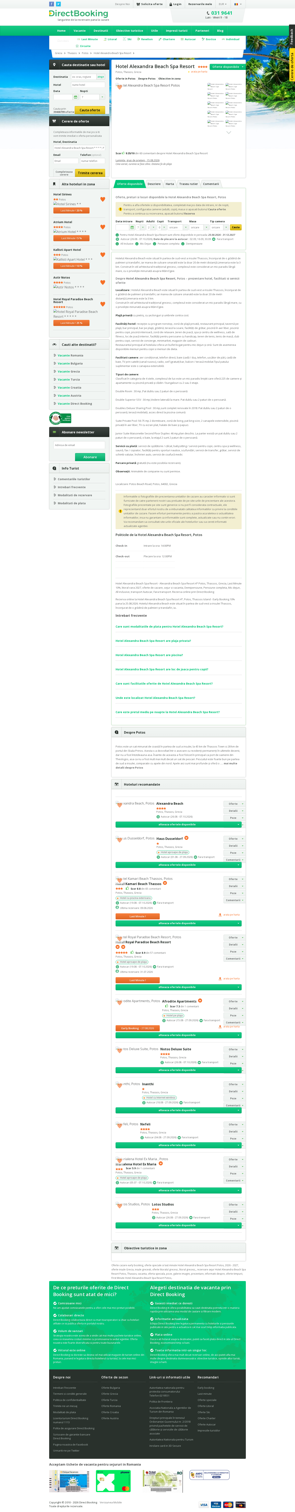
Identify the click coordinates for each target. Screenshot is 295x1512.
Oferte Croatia (110, 1412)
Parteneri (202, 31)
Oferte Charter (207, 1418)
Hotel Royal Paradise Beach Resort (73, 300)
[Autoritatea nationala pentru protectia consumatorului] (209, 1478)
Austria (69, 395)
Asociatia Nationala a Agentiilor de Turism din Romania (170, 1410)
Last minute (205, 1394)
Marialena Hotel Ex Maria (136, 1164)
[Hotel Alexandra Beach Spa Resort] (216, 86)
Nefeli (145, 1124)
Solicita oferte (152, 4)
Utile (154, 31)
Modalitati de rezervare (75, 495)
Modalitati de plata (72, 503)
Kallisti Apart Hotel (67, 250)
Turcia (69, 379)
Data (56, 91)
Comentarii (211, 184)
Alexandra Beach (169, 803)
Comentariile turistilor (74, 479)
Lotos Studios (163, 1204)
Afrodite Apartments (179, 1001)
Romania (70, 355)
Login (177, 4)
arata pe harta (199, 71)
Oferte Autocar (207, 1424)
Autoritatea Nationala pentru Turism (171, 1439)
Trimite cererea (90, 173)
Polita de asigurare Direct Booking (73, 1428)
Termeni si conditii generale (70, 1394)
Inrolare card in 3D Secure (165, 1446)
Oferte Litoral (206, 1406)
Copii (160, 221)
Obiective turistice (129, 31)
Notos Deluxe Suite (175, 1049)
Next (228, 132)
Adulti (150, 221)
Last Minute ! (71, 210)
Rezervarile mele (200, 4)
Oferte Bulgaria (110, 1387)
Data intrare (124, 221)
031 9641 (222, 12)
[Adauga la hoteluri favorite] (120, 87)
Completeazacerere (64, 173)
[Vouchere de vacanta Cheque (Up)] (69, 1491)
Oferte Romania (111, 1406)
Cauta (236, 227)
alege (101, 76)
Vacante (80, 31)
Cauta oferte (90, 110)
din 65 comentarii (146, 888)
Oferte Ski (204, 1412)
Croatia (69, 387)
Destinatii (101, 31)
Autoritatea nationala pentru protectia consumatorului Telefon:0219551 (167, 1391)
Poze (233, 818)
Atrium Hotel (62, 222)
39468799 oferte (63, 112)
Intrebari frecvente (72, 487)
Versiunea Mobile (111, 1502)
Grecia (69, 371)
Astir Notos (61, 277)
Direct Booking (78, 14)
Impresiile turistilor (209, 1430)
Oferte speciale (207, 1400)
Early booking (206, 1387)
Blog (220, 31)
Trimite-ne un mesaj (65, 1406)
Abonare (90, 457)
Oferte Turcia (109, 1400)
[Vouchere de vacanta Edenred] (163, 1491)
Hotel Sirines (62, 194)
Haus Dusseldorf (170, 838)
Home (61, 31)
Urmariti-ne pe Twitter (66, 1450)
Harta (170, 184)
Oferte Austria (110, 1418)
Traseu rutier (188, 184)
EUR (221, 4)
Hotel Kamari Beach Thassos (138, 883)
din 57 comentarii (150, 952)
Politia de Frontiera (161, 1401)
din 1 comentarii (184, 1006)
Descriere (154, 184)
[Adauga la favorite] (102, 198)
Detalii (233, 811)
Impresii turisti (176, 31)
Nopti (139, 221)
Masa (192, 221)
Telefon (90, 155)
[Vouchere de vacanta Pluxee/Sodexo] (113, 1491)
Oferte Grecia (109, 1394)
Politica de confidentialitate (69, 1400)
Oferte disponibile (226, 67)
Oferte (233, 804)
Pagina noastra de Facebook (70, 1444)
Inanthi (148, 1084)
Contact (63, 40)
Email (56, 155)
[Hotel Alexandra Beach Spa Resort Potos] (234, 86)
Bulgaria (70, 363)
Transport (175, 221)
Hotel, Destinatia (65, 142)
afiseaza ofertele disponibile (177, 824)
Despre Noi (122, 4)
